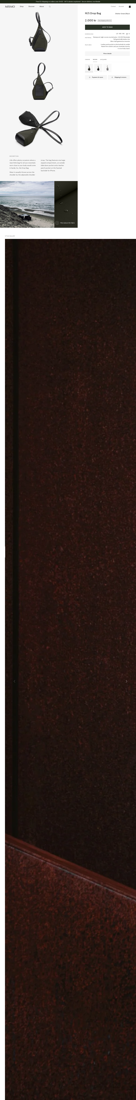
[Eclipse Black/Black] (98, 68)
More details (107, 53)
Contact (113, 6)
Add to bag (107, 27)
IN (129, 33)
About (42, 6)
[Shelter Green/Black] (89, 68)
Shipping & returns (120, 77)
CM (127, 33)
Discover (31, 6)
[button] (14, 681)
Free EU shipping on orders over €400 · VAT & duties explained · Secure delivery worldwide (68, 1)
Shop (21, 6)
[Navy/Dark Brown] (107, 68)
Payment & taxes (97, 77)
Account (121, 6)
